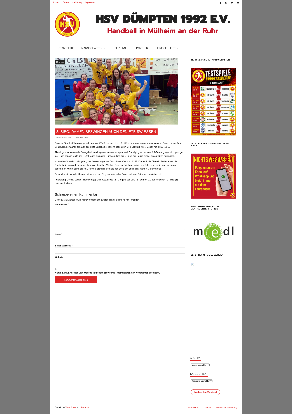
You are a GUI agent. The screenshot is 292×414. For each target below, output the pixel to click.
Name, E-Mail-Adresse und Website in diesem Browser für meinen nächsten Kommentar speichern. (107, 273)
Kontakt (56, 2)
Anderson (85, 407)
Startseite (66, 48)
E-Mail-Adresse (64, 245)
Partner (142, 48)
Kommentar (62, 204)
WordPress (70, 407)
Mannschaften (91, 48)
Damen (60, 62)
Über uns (119, 48)
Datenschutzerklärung (72, 2)
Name (58, 234)
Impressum (90, 2)
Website (59, 257)
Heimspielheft (165, 48)
